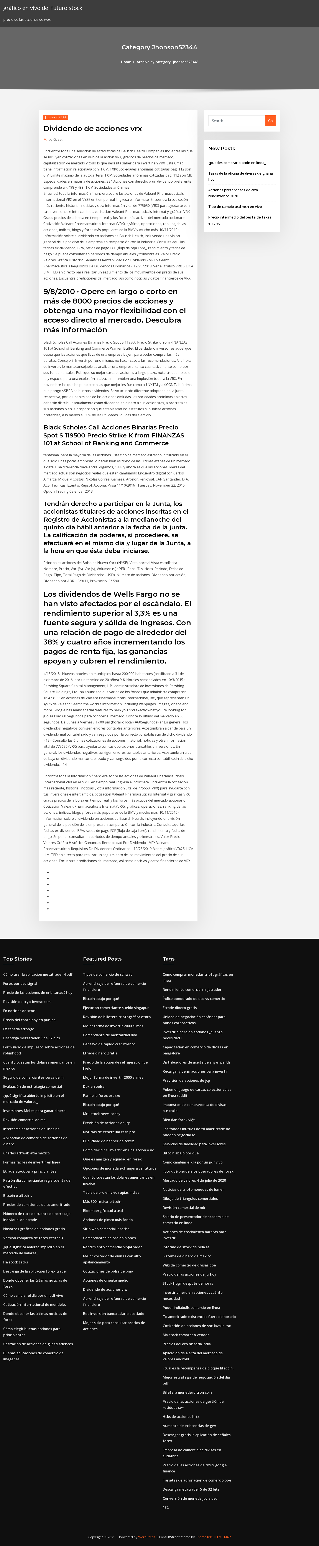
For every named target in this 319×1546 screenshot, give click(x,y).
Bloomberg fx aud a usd (103, 1210)
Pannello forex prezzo (101, 1095)
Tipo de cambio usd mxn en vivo (235, 206)
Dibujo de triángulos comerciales (190, 1198)
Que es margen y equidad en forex (112, 1159)
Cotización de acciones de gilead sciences (38, 1344)
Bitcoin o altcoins (17, 1195)
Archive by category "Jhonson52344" (167, 61)
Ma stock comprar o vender (186, 1334)
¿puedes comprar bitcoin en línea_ (237, 162)
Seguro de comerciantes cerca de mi (33, 1077)
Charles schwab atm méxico (26, 1153)
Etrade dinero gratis (100, 1053)
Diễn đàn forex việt (179, 1119)
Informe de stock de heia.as (186, 1247)
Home (126, 61)
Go (270, 120)
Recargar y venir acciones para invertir (195, 1071)
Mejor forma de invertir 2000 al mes (113, 1026)
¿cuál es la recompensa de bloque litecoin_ (198, 1368)
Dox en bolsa (94, 1086)
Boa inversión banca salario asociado (113, 1313)
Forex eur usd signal (20, 983)
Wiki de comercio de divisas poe (189, 1265)
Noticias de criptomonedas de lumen (194, 1189)
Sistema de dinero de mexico (187, 1256)
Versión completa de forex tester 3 (33, 1238)
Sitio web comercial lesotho (106, 1228)
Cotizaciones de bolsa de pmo (108, 1271)
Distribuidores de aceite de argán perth (196, 1062)
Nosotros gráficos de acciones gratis (34, 1228)
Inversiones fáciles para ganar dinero (34, 1110)
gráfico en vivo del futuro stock (42, 8)
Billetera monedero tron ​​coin (187, 1392)
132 (166, 1507)
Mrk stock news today (101, 1113)
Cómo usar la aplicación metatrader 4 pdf (37, 974)
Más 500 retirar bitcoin (102, 1201)
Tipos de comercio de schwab (108, 974)
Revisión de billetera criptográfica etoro (117, 1016)
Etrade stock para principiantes (29, 1171)
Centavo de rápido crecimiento (109, 1044)
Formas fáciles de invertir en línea (31, 1162)
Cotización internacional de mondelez (35, 1304)
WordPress (146, 1537)
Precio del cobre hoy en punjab (29, 1019)
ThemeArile (204, 1537)
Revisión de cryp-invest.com (27, 1001)
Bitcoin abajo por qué (101, 998)
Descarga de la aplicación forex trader (35, 1271)
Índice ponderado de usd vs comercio (194, 998)
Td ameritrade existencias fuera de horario (199, 1316)
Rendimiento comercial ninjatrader (112, 1247)
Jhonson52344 (55, 117)
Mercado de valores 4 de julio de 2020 (194, 1180)
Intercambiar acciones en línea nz (31, 1129)
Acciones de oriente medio (105, 1280)
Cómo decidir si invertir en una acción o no (118, 1150)
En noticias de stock (20, 1010)
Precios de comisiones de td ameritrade (36, 1204)
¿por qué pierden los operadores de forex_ (199, 1171)
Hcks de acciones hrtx (181, 1416)
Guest (55, 139)
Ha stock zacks (15, 1262)
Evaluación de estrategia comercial (32, 1086)
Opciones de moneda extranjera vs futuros (119, 1168)
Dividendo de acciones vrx (105, 1289)
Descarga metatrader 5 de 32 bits (31, 1038)
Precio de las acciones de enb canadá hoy (37, 992)
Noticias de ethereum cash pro (109, 1132)
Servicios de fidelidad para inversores (194, 1144)
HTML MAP (222, 1537)
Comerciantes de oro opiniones (109, 1238)
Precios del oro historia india (187, 1344)
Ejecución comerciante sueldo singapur (116, 1007)
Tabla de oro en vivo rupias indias (111, 1192)
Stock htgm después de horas (188, 1283)
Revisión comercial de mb (24, 1119)
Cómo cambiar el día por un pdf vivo (33, 1295)
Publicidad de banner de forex (108, 1141)
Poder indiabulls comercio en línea (191, 1307)
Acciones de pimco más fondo (108, 1219)
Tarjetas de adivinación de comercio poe (197, 1480)
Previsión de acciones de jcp (106, 1122)
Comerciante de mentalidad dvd (110, 1035)
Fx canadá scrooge (18, 1029)
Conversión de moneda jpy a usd (190, 1498)
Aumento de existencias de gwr (189, 1425)
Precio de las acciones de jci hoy (189, 1274)
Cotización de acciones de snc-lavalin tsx (197, 1325)
